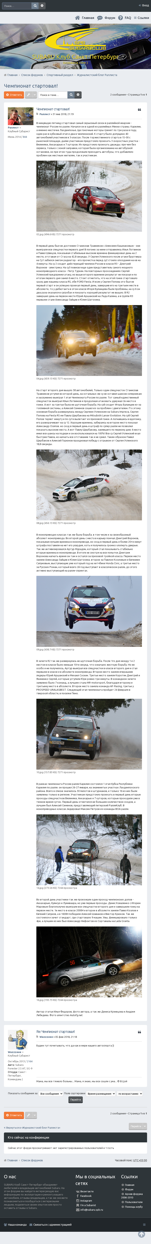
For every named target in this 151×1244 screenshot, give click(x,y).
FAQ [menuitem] (128, 18)
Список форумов (32, 1160)
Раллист (13, 127)
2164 (29, 1061)
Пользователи (134, 1202)
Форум (129, 1189)
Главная (88, 18)
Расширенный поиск (42, 5)
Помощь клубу (134, 1206)
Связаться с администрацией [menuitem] (52, 1224)
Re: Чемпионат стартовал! (55, 1031)
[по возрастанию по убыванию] (130, 1093)
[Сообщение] (37, 114)
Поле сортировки (75, 1093)
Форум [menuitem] (110, 18)
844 (25, 136)
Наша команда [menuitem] (17, 1224)
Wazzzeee (14, 1052)
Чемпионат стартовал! (31, 86)
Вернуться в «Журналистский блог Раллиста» (33, 1127)
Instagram (86, 1200)
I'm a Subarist (88, 1205)
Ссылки (143, 18)
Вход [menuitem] (145, 5)
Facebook (86, 1195)
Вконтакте (87, 1191)
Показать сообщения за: (23, 1093)
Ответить (15, 94)
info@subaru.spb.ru (91, 1209)
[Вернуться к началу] (141, 1234)
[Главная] (75, 48)
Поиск (35, 5)
